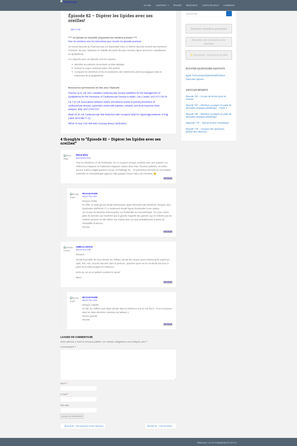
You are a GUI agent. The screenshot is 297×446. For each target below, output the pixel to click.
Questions (161, 5)
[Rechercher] (229, 13)
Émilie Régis (82, 155)
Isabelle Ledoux (84, 247)
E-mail (64, 394)
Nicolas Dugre (90, 193)
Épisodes (177, 5)
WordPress (232, 442)
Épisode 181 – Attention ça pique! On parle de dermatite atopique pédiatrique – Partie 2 (208, 106)
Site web (64, 405)
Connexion (228, 5)
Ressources (191, 5)
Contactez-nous (210, 5)
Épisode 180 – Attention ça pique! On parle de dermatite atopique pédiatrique (208, 115)
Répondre (168, 178)
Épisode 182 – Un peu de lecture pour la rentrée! (206, 98)
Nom (63, 383)
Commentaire (68, 346)
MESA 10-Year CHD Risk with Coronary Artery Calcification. (97, 123)
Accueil (147, 5)
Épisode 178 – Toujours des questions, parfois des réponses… (205, 130)
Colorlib (210, 442)
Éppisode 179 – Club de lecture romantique (207, 122)
